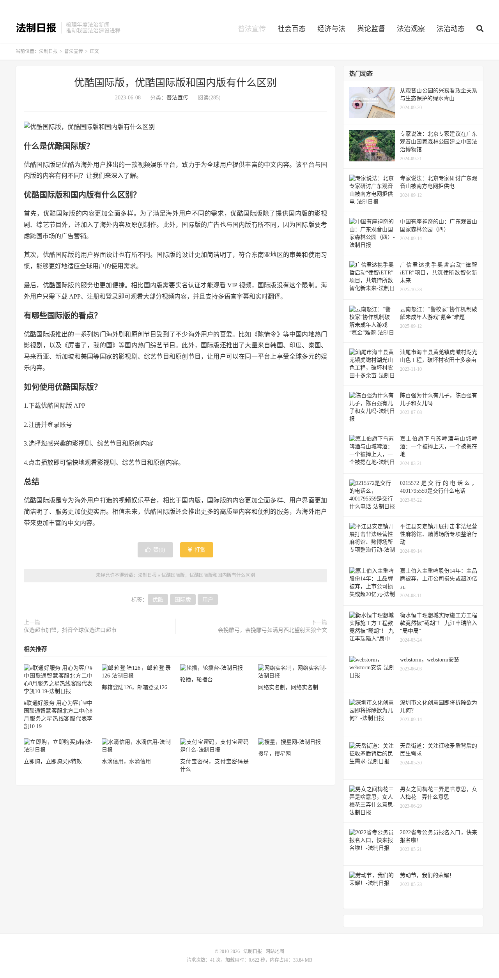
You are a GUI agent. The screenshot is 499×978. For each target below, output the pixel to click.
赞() (159, 550)
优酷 (157, 600)
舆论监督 (371, 29)
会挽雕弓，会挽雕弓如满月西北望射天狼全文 (272, 630)
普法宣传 (252, 29)
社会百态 (292, 29)
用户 (207, 600)
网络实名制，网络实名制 (288, 687)
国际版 (183, 600)
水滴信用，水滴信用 (126, 761)
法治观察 (411, 29)
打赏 (199, 550)
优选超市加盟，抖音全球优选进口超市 (70, 630)
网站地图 (274, 951)
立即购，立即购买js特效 (53, 761)
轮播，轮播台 (196, 680)
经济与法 (331, 29)
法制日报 (36, 27)
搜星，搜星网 (274, 754)
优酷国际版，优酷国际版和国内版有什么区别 (175, 82)
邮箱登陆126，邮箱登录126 (134, 687)
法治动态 (451, 29)
